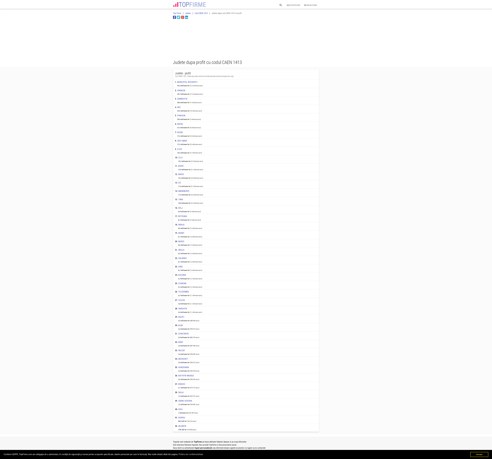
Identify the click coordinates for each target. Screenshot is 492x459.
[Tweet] (178, 17)
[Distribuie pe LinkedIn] (186, 17)
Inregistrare (311, 5)
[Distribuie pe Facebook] (174, 17)
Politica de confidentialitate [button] (191, 454)
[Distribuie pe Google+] (182, 17)
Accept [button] (479, 454)
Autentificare (294, 5)
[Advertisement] (219, 39)
